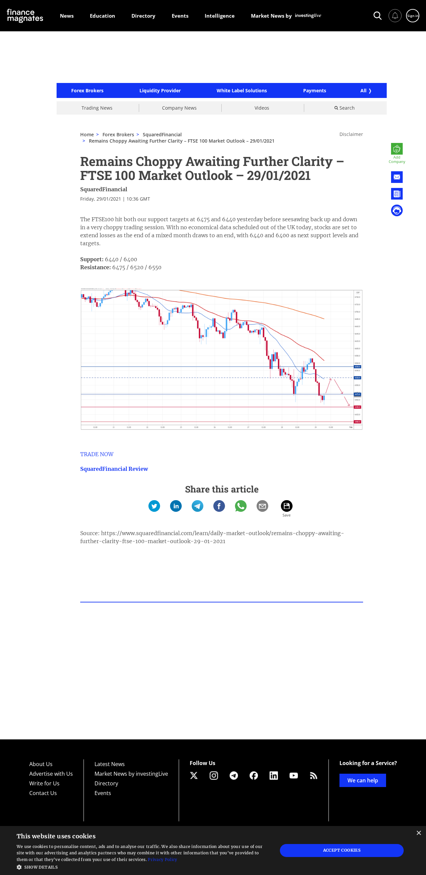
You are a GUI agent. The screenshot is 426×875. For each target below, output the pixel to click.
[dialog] (213, 850)
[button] (143, 866)
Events (103, 793)
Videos (262, 108)
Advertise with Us (51, 773)
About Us (41, 764)
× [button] (418, 833)
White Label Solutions (242, 90)
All (363, 90)
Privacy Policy (162, 859)
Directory (106, 783)
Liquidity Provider (160, 90)
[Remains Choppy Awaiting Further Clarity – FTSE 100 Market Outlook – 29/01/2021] (154, 506)
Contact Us (43, 793)
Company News (179, 108)
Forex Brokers (87, 90)
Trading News (97, 108)
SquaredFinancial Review (114, 468)
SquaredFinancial (103, 189)
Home (87, 134)
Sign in (412, 15)
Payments (314, 90)
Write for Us (44, 783)
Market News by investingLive (131, 773)
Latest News (110, 764)
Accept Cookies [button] (342, 850)
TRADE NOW (96, 454)
